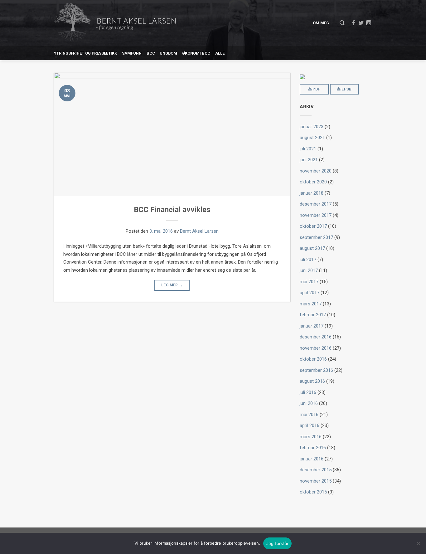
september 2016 (316, 370)
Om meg (321, 23)
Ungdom (168, 53)
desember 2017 (316, 204)
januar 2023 (311, 126)
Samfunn (132, 53)
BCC (151, 53)
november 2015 (316, 481)
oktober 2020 (313, 182)
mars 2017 (311, 304)
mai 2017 (309, 281)
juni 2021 (309, 160)
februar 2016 (313, 447)
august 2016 (312, 381)
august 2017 (312, 248)
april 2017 (309, 292)
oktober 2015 (313, 492)
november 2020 (316, 171)
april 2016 (309, 425)
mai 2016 (309, 414)
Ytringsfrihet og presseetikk (85, 53)
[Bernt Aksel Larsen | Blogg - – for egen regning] (115, 23)
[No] (418, 543)
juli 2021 (308, 149)
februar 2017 (313, 315)
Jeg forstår (277, 543)
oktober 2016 (313, 359)
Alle (220, 53)
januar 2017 (311, 326)
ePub (346, 89)
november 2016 (316, 348)
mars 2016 (311, 437)
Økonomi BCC (196, 53)
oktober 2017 (313, 226)
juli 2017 (308, 259)
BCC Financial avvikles (172, 209)
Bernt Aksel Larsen (199, 231)
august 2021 (312, 137)
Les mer (172, 285)
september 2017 (316, 237)
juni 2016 (309, 403)
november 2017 (316, 215)
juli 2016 (308, 392)
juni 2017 (309, 270)
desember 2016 (316, 337)
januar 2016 (311, 459)
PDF (316, 89)
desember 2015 (316, 470)
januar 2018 (311, 193)
